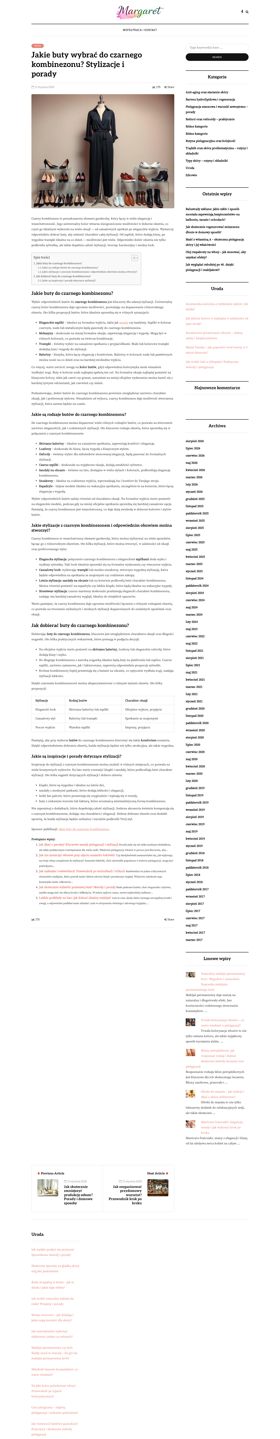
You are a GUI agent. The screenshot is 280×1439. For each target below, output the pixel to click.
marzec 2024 (194, 614)
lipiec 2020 (193, 745)
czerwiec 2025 (195, 542)
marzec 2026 (194, 477)
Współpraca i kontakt (140, 30)
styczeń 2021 (194, 701)
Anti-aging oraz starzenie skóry (207, 92)
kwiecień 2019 (195, 839)
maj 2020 (192, 759)
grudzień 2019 (195, 788)
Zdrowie (191, 175)
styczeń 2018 (194, 882)
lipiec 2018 (193, 875)
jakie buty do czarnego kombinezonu (84, 829)
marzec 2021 (194, 687)
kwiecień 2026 (195, 470)
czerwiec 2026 (195, 455)
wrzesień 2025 (195, 521)
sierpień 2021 (195, 658)
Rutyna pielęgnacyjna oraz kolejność (210, 141)
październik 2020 (197, 723)
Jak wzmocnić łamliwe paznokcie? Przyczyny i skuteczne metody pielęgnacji (54, 1429)
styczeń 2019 (194, 846)
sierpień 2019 (195, 817)
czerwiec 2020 (195, 752)
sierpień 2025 (195, 528)
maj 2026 (192, 463)
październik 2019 (197, 802)
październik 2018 (197, 867)
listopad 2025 (194, 506)
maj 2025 (192, 549)
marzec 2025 (194, 564)
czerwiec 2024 (195, 600)
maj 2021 (192, 672)
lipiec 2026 (193, 448)
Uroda (37, 46)
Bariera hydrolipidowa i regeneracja (210, 99)
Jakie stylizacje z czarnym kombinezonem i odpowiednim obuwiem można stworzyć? (89, 271)
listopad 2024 (194, 578)
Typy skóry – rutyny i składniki (207, 161)
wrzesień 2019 (195, 810)
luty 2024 (192, 622)
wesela (123, 323)
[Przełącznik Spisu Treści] (133, 258)
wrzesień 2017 (195, 896)
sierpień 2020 (195, 737)
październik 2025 (197, 513)
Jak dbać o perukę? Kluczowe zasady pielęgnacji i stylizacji (78, 844)
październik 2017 (197, 889)
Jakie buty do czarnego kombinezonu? (59, 263)
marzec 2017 (194, 940)
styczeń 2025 (194, 571)
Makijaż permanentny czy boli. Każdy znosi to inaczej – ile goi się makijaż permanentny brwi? (54, 1353)
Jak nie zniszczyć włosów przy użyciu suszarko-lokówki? (77, 855)
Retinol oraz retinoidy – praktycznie (210, 119)
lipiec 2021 (193, 665)
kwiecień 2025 (195, 557)
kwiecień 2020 (195, 766)
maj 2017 (192, 925)
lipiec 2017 (193, 911)
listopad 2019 (194, 795)
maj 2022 (192, 643)
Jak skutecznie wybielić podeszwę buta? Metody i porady (77, 887)
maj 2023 (192, 629)
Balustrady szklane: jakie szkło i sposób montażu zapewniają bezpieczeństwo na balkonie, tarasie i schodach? (213, 214)
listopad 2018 (194, 860)
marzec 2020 (194, 774)
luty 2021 (192, 694)
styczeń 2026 (194, 492)
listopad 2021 (194, 651)
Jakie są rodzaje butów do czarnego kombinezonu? (70, 267)
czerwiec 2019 (195, 824)
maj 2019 (192, 831)
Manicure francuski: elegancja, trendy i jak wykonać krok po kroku (222, 1127)
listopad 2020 (194, 716)
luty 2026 (192, 484)
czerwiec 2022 (195, 636)
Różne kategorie (197, 126)
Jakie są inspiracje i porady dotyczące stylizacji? (69, 280)
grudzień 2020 (195, 708)
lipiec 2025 (193, 535)
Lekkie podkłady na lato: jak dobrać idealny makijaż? (75, 898)
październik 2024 (197, 586)
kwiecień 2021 (195, 680)
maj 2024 (192, 607)
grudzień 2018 (195, 853)
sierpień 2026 (195, 441)
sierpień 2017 (195, 904)
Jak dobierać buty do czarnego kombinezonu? (63, 276)
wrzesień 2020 (195, 730)
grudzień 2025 (195, 499)
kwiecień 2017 (195, 933)
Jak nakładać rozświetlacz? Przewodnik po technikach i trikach (82, 871)
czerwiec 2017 (195, 918)
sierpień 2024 (195, 593)
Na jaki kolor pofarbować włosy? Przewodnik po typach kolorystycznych (53, 1391)
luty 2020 (192, 781)
